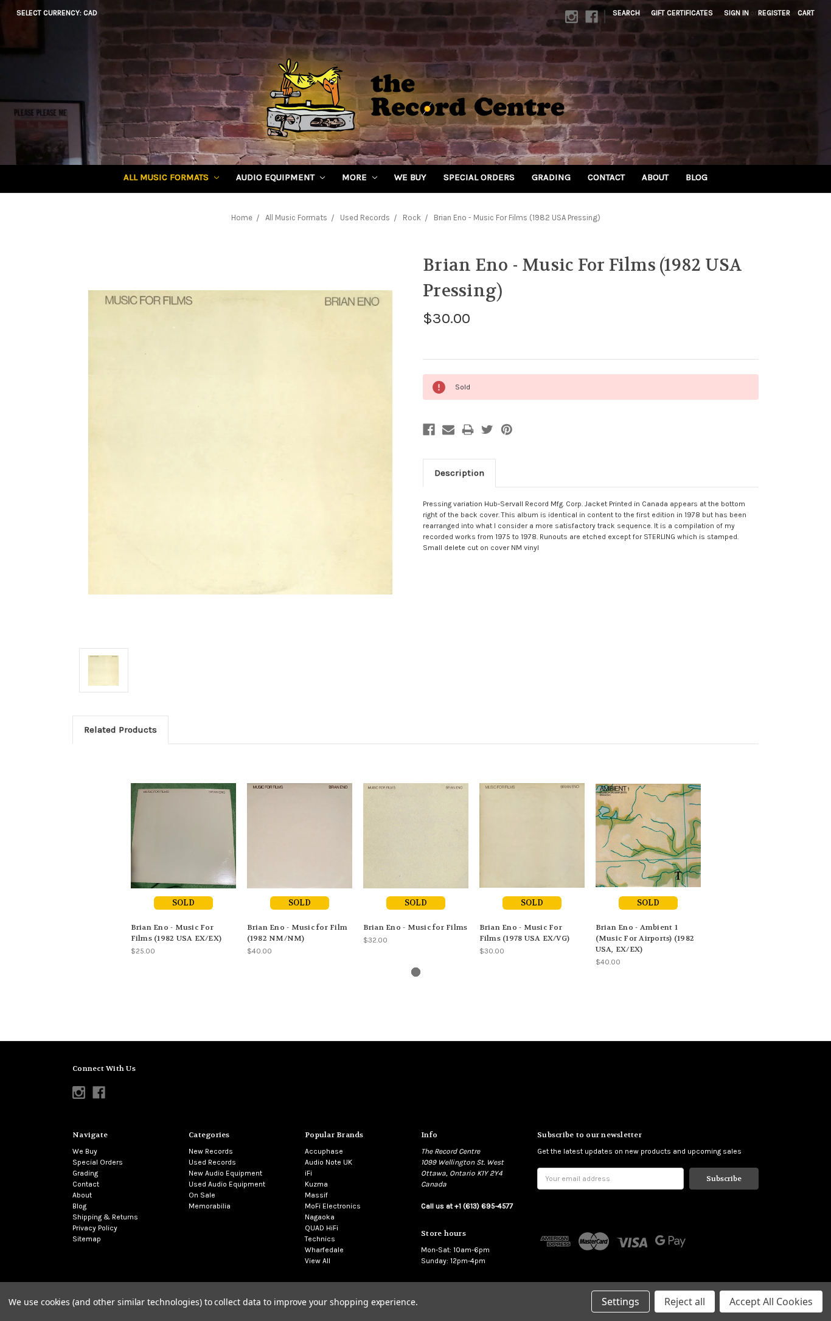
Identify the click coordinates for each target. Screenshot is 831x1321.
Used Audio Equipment (227, 1184)
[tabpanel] (183, 856)
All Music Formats (167, 177)
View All (317, 1261)
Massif (316, 1195)
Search (626, 13)
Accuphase (324, 1151)
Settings (620, 1301)
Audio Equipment (276, 177)
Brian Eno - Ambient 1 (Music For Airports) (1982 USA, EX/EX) (645, 938)
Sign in (736, 13)
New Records (211, 1151)
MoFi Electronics (333, 1206)
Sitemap (86, 1239)
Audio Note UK (328, 1162)
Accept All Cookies (771, 1301)
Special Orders (479, 177)
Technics (320, 1239)
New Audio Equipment (225, 1173)
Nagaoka (320, 1217)
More (355, 177)
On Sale (202, 1195)
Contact (606, 177)
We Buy (410, 177)
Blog (697, 177)
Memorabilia (210, 1206)
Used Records (212, 1162)
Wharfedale (324, 1250)
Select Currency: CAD (57, 13)
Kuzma (316, 1184)
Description (459, 472)
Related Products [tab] (120, 729)
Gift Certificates (682, 13)
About (655, 177)
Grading (551, 177)
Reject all (684, 1301)
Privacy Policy (94, 1228)
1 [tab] (415, 972)
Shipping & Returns (105, 1217)
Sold (183, 903)
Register (774, 13)
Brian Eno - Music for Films (415, 927)
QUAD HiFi (321, 1228)
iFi (308, 1173)
